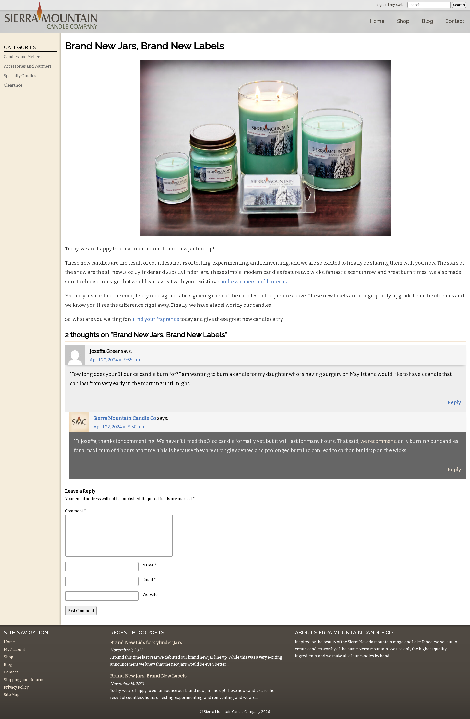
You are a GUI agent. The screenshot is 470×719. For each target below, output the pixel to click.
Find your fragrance (156, 319)
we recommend (378, 441)
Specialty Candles (20, 75)
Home (377, 21)
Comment (75, 511)
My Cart (396, 4)
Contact (454, 21)
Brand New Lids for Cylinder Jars (146, 642)
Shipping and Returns (24, 679)
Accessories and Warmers (28, 66)
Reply (454, 402)
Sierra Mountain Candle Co (125, 418)
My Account (14, 649)
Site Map (12, 694)
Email (149, 580)
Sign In (382, 4)
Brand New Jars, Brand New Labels (148, 676)
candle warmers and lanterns (252, 281)
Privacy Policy (16, 687)
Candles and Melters (23, 56)
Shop (403, 21)
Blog (427, 21)
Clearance (13, 85)
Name (149, 565)
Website (150, 594)
